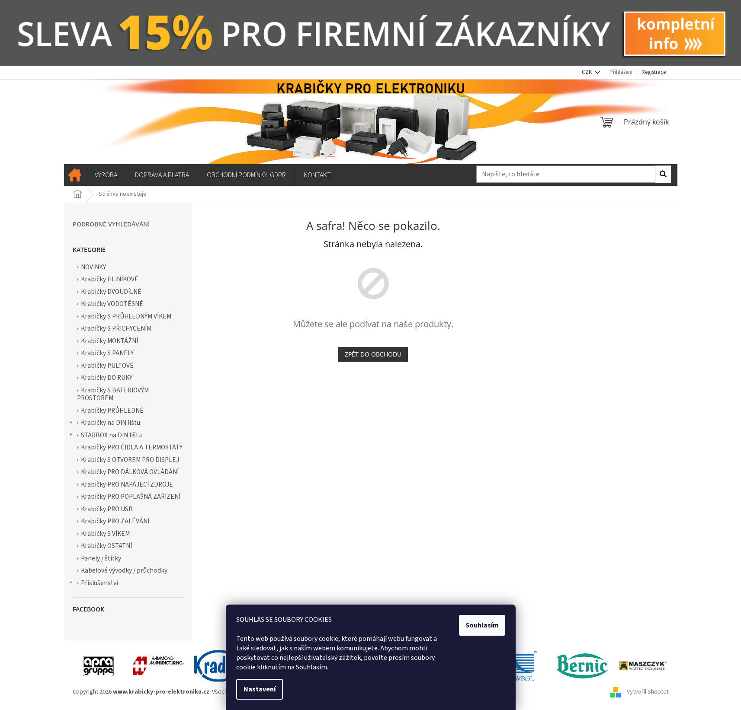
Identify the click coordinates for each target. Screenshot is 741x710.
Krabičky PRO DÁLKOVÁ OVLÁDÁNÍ (130, 472)
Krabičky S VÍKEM (105, 533)
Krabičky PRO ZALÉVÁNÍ (115, 521)
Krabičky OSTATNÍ (106, 546)
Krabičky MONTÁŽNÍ (109, 341)
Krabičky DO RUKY (106, 377)
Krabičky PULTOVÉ (107, 365)
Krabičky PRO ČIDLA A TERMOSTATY (132, 447)
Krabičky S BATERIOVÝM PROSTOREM (113, 394)
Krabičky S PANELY (107, 353)
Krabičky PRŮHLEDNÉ (112, 410)
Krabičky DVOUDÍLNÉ (111, 291)
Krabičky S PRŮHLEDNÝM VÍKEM (126, 316)
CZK (587, 72)
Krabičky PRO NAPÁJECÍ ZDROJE (127, 484)
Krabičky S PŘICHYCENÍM (116, 328)
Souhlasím (482, 625)
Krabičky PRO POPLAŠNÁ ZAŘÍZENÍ (130, 496)
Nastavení (260, 689)
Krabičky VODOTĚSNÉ (112, 304)
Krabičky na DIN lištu (110, 422)
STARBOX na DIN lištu (111, 435)
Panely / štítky (101, 558)
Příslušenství (99, 583)
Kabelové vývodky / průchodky (124, 570)
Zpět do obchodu (373, 354)
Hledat (663, 174)
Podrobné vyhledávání (111, 224)
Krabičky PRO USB (107, 509)
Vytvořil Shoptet (648, 692)
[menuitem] (75, 175)
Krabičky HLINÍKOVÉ (109, 279)
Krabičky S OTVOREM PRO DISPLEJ (130, 460)
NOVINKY (93, 267)
